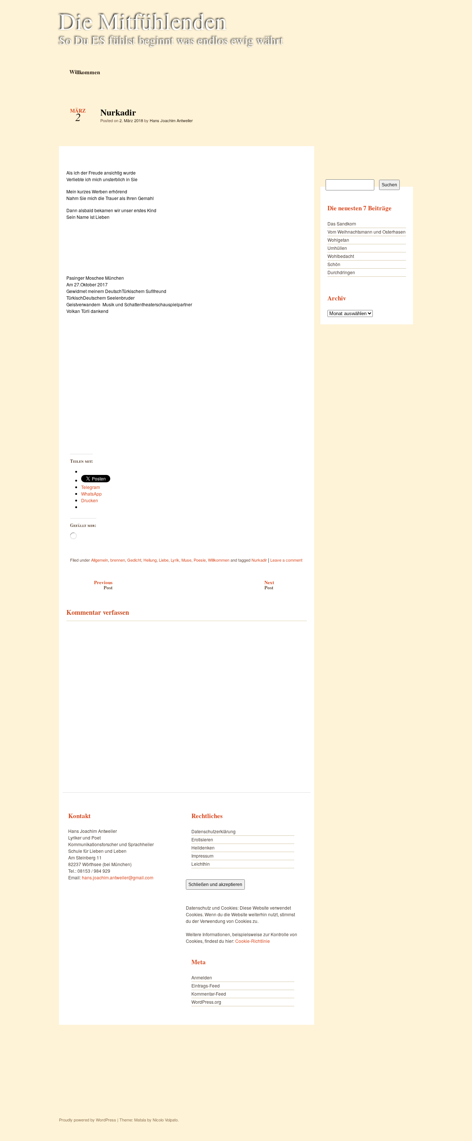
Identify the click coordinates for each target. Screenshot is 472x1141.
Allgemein (99, 560)
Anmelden (201, 977)
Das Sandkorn (341, 223)
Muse (186, 560)
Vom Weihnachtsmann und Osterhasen (366, 231)
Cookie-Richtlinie (252, 941)
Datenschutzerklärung (213, 831)
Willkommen (84, 72)
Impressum (202, 855)
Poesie (200, 560)
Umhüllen (337, 248)
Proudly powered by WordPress (87, 1120)
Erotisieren (202, 839)
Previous (103, 585)
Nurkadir (295, 114)
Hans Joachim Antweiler (171, 120)
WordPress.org (206, 1002)
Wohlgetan (338, 240)
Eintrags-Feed (205, 985)
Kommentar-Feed (208, 993)
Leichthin (200, 864)
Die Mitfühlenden (143, 20)
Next (269, 585)
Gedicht (134, 560)
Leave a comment (286, 560)
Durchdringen (341, 272)
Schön (333, 264)
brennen (117, 560)
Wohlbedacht (340, 256)
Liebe (164, 560)
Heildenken (203, 847)
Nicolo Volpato (165, 1120)
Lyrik (175, 560)
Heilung (150, 560)
